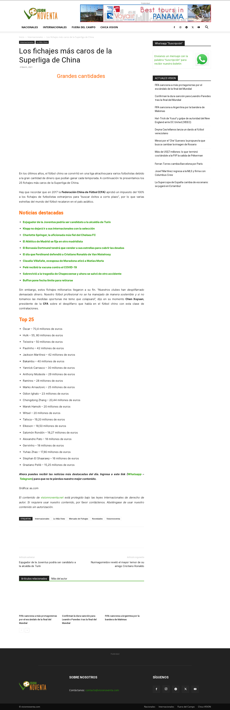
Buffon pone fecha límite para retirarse (48, 280)
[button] (206, 27)
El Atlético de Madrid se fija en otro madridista (53, 241)
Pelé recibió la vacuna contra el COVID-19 (50, 267)
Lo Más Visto (42, 42)
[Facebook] (174, 27)
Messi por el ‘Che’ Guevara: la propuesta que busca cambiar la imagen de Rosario (180, 142)
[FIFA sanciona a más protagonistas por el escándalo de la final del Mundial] (38, 599)
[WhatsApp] (47, 540)
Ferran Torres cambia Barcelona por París (179, 163)
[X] (192, 27)
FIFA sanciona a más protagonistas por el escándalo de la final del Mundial (38, 619)
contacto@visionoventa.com (102, 690)
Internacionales (55, 27)
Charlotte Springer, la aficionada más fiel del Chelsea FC (59, 235)
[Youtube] (198, 27)
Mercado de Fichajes (78, 518)
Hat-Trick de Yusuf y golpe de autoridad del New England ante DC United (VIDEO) (182, 120)
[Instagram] (180, 27)
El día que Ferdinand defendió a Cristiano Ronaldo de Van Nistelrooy (67, 254)
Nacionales (30, 27)
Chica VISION (109, 27)
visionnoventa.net (52, 497)
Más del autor (59, 578)
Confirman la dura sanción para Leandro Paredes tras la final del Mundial (79, 619)
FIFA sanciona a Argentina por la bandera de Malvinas (180, 109)
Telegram (26, 479)
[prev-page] (21, 630)
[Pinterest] (39, 540)
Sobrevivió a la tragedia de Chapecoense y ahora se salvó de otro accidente (72, 273)
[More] (64, 540)
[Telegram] (186, 27)
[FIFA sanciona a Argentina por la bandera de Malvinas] (124, 599)
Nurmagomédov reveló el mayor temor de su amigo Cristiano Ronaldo (117, 564)
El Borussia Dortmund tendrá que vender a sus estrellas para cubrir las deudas (73, 248)
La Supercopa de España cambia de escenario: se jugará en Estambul (181, 184)
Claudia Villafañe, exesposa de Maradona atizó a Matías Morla (63, 261)
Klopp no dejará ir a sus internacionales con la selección (59, 228)
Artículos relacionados (34, 578)
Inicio (21, 37)
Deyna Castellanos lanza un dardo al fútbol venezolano (179, 131)
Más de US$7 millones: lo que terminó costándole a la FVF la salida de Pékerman (179, 153)
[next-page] (27, 630)
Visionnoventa (113, 518)
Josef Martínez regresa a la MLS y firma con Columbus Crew (180, 173)
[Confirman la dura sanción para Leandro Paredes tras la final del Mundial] (81, 599)
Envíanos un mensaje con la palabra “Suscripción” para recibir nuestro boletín (171, 59)
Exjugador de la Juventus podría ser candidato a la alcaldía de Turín (67, 222)
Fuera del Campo (83, 27)
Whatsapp (135, 474)
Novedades (97, 518)
